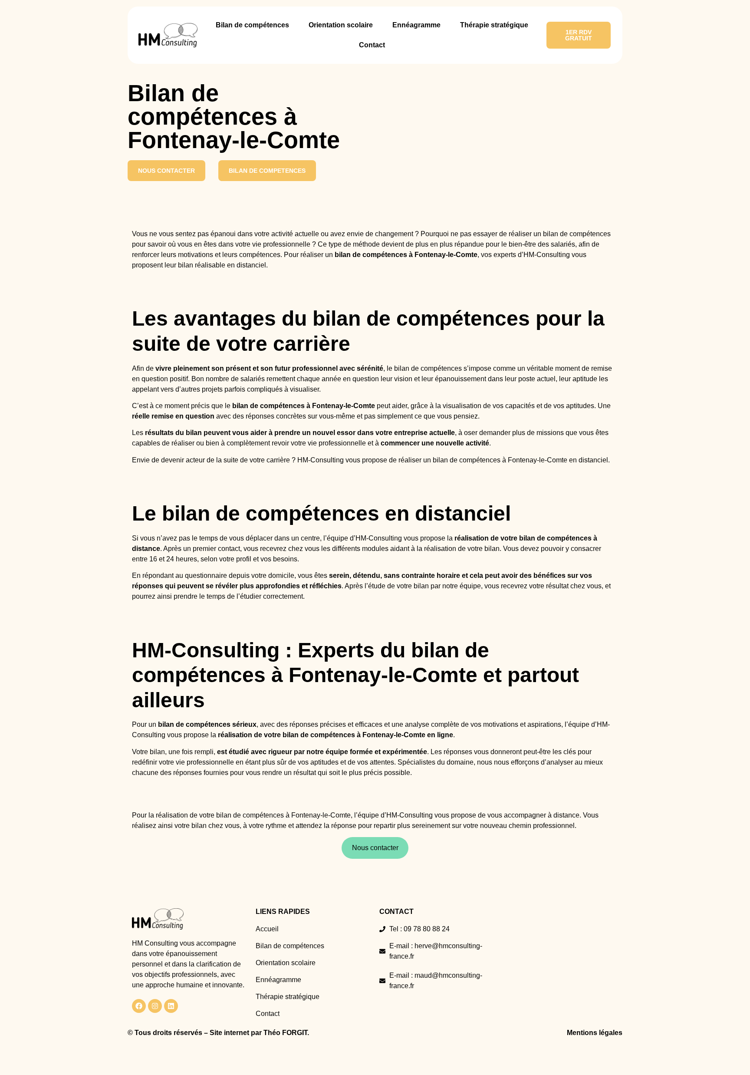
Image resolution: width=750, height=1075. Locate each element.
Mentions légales (594, 1032)
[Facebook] (139, 1006)
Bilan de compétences (252, 25)
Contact (372, 45)
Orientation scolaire (341, 25)
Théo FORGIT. (286, 1032)
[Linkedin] (171, 1006)
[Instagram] (155, 1006)
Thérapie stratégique (494, 25)
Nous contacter (375, 847)
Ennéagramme (416, 25)
